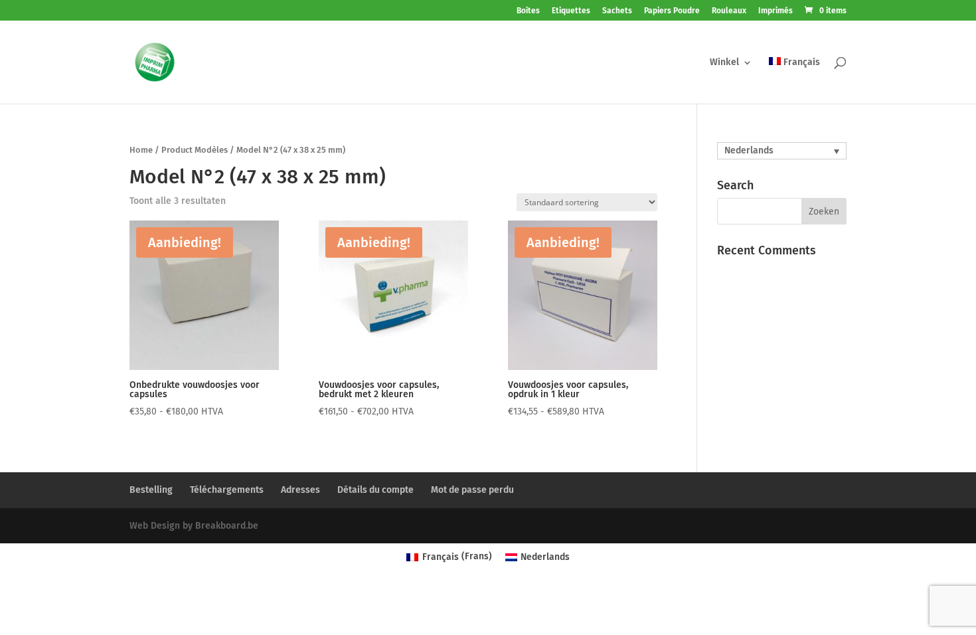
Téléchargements (227, 490)
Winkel (724, 63)
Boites (528, 11)
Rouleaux (729, 11)
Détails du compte (375, 490)
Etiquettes (571, 11)
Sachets (617, 11)
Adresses (300, 490)
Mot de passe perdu (472, 490)
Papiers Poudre (672, 11)
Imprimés (775, 11)
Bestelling (151, 490)
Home (141, 150)
